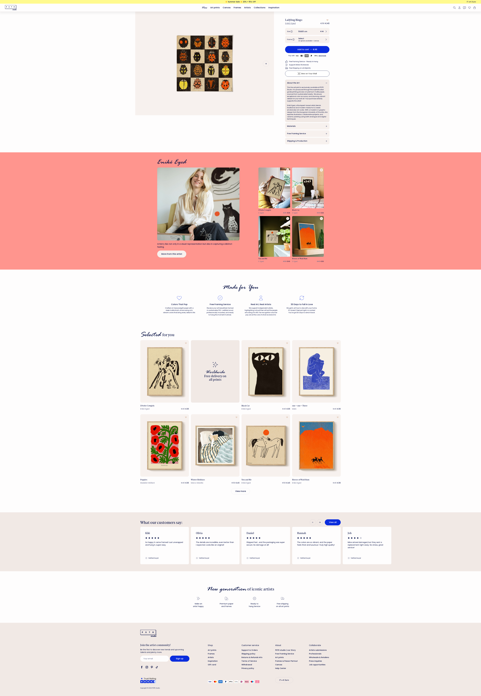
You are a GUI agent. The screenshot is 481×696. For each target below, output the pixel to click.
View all (333, 522)
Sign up (179, 658)
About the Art (293, 83)
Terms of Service (249, 661)
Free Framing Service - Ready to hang (303, 61)
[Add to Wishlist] (327, 20)
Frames (237, 7)
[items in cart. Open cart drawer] (474, 8)
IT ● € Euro (471, 2)
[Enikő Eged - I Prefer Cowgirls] (274, 188)
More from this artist (171, 254)
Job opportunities (317, 664)
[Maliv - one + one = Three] (316, 371)
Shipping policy (248, 653)
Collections (259, 7)
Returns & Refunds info (252, 657)
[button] (307, 31)
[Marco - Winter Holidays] (215, 445)
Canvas (227, 7)
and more (322, 56)
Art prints (215, 7)
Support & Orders (250, 650)
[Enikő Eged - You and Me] (274, 236)
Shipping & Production (297, 141)
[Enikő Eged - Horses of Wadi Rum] (308, 236)
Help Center (280, 668)
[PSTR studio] (11, 7)
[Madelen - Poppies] (164, 445)
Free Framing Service (296, 133)
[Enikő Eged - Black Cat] (308, 188)
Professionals (315, 653)
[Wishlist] (469, 8)
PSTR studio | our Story (285, 650)
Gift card (212, 664)
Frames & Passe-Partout (286, 661)
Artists (247, 7)
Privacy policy (248, 668)
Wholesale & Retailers (319, 657)
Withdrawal (247, 664)
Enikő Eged (290, 23)
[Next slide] (266, 64)
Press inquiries (315, 661)
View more (240, 491)
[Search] (454, 8)
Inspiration (273, 7)
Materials (291, 126)
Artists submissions (318, 650)
